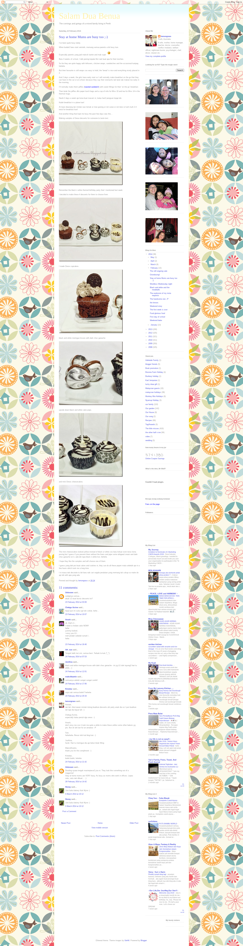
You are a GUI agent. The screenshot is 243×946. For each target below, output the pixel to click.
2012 (150, 333)
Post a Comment (69, 811)
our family (149, 404)
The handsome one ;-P (159, 299)
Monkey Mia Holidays (154, 396)
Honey (68, 787)
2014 (150, 254)
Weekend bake (156, 320)
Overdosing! (155, 275)
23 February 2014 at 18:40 (76, 644)
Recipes (148, 420)
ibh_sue (68, 650)
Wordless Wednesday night (161, 284)
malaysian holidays (153, 392)
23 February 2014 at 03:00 (76, 602)
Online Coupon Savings (155, 458)
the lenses (154, 303)
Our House (149, 412)
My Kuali (152, 663)
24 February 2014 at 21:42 (76, 762)
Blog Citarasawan (156, 619)
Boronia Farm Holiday (154, 372)
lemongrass (70, 701)
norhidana (152, 821)
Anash (68, 620)
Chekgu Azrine (71, 607)
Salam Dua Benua (89, 16)
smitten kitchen (155, 644)
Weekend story (156, 306)
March (153, 264)
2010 (150, 340)
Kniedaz (68, 689)
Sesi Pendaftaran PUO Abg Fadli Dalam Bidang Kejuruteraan (169, 718)
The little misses (152, 428)
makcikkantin (71, 677)
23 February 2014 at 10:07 (76, 614)
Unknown (69, 592)
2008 (150, 347)
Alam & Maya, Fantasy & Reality (162, 844)
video (147, 436)
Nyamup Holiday (152, 400)
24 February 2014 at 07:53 (76, 657)
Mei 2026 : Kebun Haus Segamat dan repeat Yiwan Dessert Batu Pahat (169, 743)
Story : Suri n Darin (156, 872)
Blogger (144, 940)
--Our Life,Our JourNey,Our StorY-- (163, 891)
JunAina (69, 662)
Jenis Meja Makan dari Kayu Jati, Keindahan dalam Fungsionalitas (170, 849)
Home (100, 823)
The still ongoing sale (158, 271)
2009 (150, 343)
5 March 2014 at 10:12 (74, 794)
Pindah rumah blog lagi (157, 874)
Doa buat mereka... (166, 665)
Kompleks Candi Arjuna (168, 800)
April (153, 261)
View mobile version (100, 828)
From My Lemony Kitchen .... (161, 688)
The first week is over (158, 310)
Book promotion (151, 368)
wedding (148, 440)
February (154, 268)
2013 (150, 329)
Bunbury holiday (151, 376)
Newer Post (65, 823)
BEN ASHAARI (154, 570)
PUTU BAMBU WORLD (168, 824)
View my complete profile (155, 56)
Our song (149, 416)
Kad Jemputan (151, 380)
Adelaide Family (151, 360)
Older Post (134, 823)
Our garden (149, 408)
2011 (150, 336)
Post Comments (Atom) (105, 836)
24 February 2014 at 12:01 (76, 671)
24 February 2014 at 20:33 (76, 696)
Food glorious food (157, 313)
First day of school (157, 317)
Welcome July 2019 (167, 893)
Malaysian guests (152, 388)
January (154, 325)
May (153, 257)
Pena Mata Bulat (155, 714)
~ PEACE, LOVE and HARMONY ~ (163, 594)
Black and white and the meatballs (159, 288)
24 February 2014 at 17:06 (76, 684)
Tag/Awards (150, 424)
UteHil (126, 940)
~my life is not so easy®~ (159, 739)
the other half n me (153, 432)
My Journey (153, 550)
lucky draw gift (151, 384)
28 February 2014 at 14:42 (76, 782)
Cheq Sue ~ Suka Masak (158, 798)
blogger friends (151, 364)
